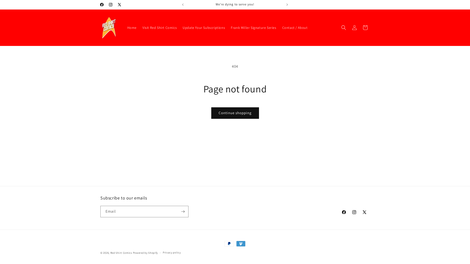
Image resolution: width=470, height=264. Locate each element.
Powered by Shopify (145, 252)
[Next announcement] (287, 4)
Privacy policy (172, 252)
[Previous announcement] (182, 4)
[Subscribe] (182, 211)
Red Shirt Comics (121, 252)
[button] (343, 27)
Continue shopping (235, 112)
